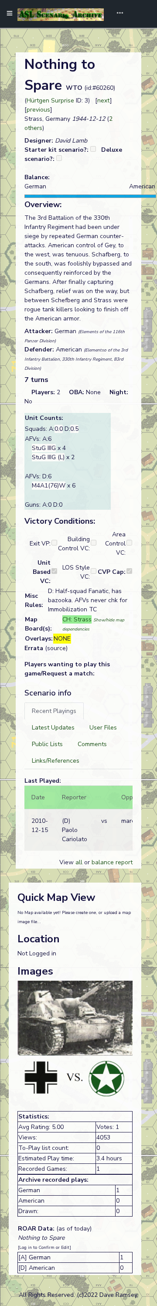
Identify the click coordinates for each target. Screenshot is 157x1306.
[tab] (54, 710)
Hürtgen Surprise (50, 100)
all (78, 862)
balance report (112, 862)
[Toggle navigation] (116, 14)
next (103, 100)
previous (38, 110)
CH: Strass (77, 619)
